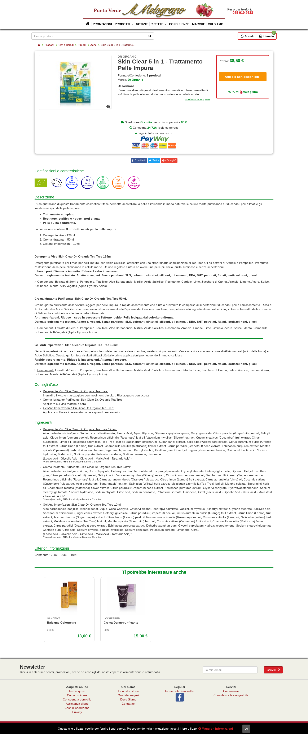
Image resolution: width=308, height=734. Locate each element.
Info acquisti (77, 691)
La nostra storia (128, 691)
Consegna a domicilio (77, 699)
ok (246, 728)
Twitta (155, 160)
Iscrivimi (272, 670)
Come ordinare (77, 695)
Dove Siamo (128, 699)
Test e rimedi (66, 45)
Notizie (142, 24)
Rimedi (82, 45)
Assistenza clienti (77, 703)
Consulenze (179, 24)
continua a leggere (197, 99)
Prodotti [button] (123, 24)
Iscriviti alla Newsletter (179, 691)
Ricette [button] (157, 24)
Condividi (140, 160)
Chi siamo (215, 24)
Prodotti (49, 45)
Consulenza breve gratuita (231, 695)
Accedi (249, 36)
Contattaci (128, 703)
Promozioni (102, 24)
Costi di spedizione (77, 707)
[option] (75, 82)
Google (171, 160)
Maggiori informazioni (217, 728)
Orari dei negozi (128, 695)
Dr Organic (135, 79)
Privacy (77, 712)
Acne (93, 45)
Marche (198, 24)
